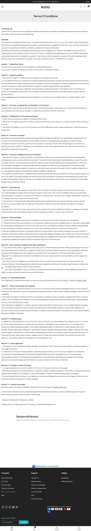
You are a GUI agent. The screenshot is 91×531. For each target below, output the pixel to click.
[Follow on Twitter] (6, 507)
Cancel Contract (36, 499)
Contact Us (35, 478)
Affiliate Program (67, 481)
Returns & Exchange (38, 485)
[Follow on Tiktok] (16, 507)
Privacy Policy (82, 280)
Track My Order (36, 492)
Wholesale (64, 478)
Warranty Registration (38, 488)
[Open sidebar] (2, 268)
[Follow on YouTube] (13, 507)
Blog (2, 495)
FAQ (32, 495)
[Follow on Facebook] (2, 507)
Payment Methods (7, 488)
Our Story (4, 481)
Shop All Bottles (6, 478)
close (4, 1)
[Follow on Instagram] (9, 507)
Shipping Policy (36, 481)
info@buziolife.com (60, 387)
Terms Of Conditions (8, 492)
